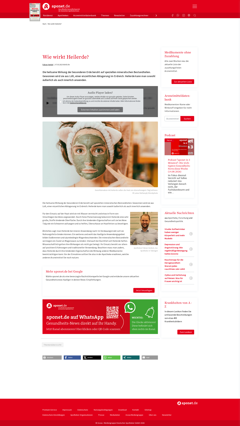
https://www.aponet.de (187, 403)
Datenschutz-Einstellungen (53, 415)
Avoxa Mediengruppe (134, 415)
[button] (52, 357)
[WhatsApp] (178, 15)
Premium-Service (49, 410)
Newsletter (119, 15)
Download (122, 410)
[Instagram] (183, 15)
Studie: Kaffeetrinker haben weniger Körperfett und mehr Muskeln (175, 234)
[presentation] (156, 15)
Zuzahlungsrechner (139, 15)
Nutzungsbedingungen (103, 410)
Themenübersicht (53, 345)
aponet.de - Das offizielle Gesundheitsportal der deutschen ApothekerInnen (61, 7)
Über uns (152, 415)
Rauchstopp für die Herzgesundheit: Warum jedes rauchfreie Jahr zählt (175, 264)
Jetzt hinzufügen (144, 290)
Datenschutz (83, 410)
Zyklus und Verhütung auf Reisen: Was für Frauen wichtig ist (175, 278)
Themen (105, 15)
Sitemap (148, 410)
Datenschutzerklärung (78, 103)
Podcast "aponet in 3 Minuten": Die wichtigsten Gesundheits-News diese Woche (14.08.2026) (179, 165)
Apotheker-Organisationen (81, 415)
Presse (101, 415)
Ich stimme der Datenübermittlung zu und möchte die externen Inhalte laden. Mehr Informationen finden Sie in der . (101, 102)
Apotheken (63, 15)
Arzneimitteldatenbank (84, 15)
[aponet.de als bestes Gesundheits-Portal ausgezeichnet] (34, 12)
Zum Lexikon (186, 332)
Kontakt (135, 410)
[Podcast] (189, 15)
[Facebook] (172, 15)
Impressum (67, 410)
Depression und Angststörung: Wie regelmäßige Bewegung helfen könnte (176, 249)
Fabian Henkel (47, 64)
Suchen (187, 118)
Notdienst (48, 15)
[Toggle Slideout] (195, 6)
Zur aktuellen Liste (183, 81)
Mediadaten (115, 415)
